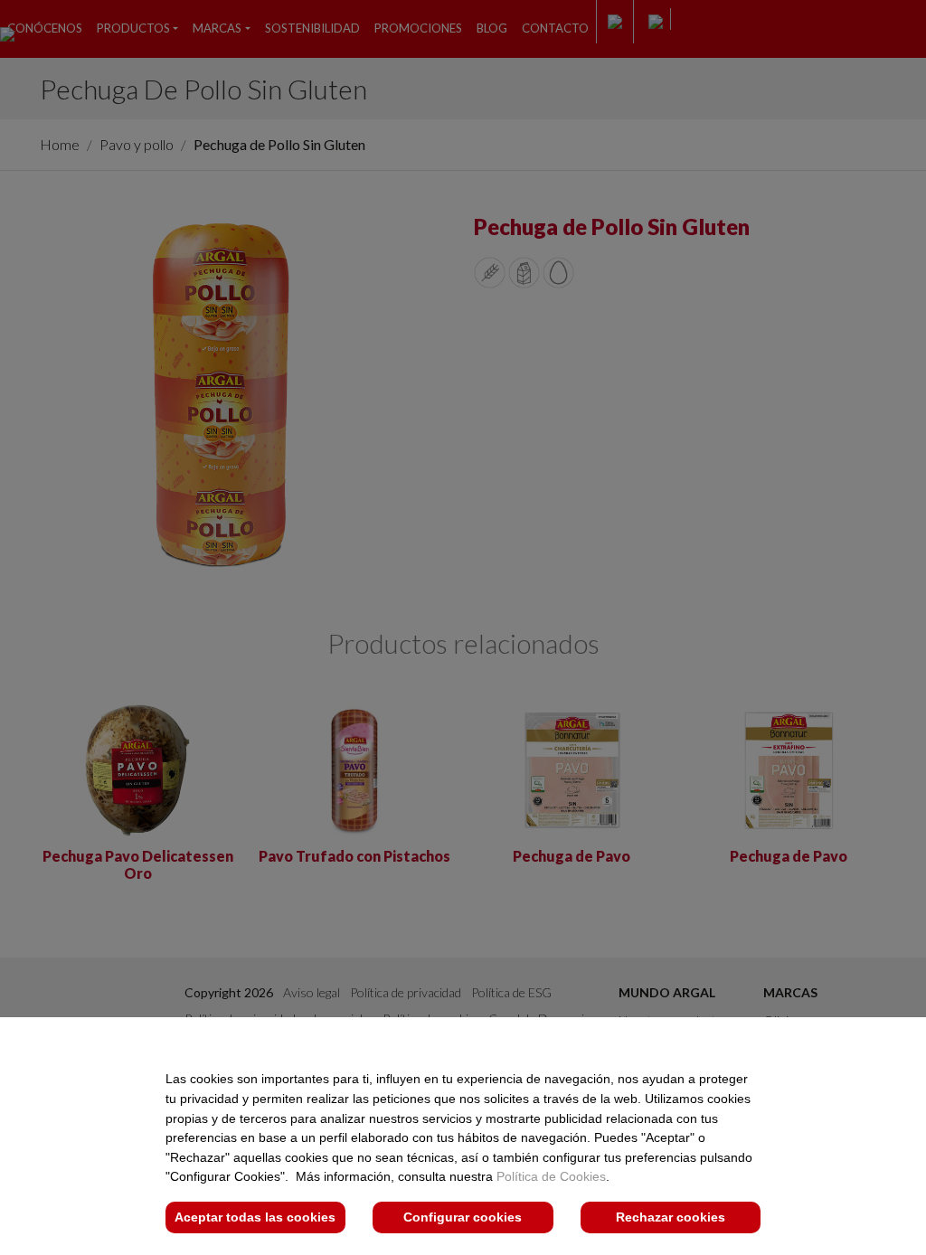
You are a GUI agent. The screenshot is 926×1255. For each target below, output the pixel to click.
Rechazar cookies (670, 1217)
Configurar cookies (462, 1217)
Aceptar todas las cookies (255, 1217)
